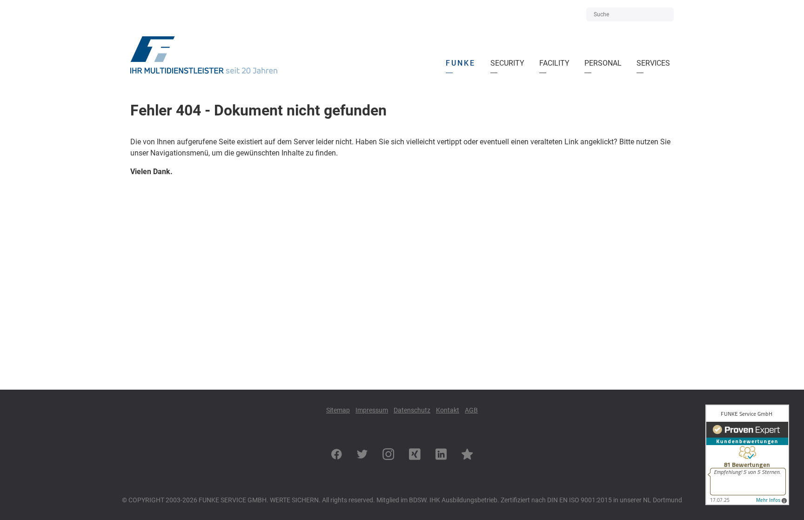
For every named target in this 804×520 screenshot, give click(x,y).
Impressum (371, 410)
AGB (471, 410)
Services (655, 61)
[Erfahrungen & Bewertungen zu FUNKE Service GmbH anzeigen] (747, 502)
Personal (603, 61)
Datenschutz (412, 410)
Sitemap (338, 410)
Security (509, 61)
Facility (556, 61)
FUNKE (462, 61)
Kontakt (447, 410)
